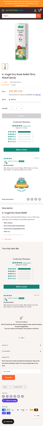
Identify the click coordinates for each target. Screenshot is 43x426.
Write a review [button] (21, 150)
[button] (12, 132)
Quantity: (5, 108)
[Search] (38, 16)
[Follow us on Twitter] (7, 396)
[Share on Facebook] (28, 199)
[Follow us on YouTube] (18, 396)
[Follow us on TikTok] (22, 396)
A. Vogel (4, 82)
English (5, 387)
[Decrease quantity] (11, 108)
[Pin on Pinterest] (32, 199)
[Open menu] (3, 10)
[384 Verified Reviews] (21, 192)
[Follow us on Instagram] (14, 396)
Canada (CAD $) (18, 387)
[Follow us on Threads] (11, 396)
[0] (39, 10)
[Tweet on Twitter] (35, 199)
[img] (8, 158)
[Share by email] (39, 199)
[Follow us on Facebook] (3, 396)
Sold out (21, 116)
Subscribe (8, 377)
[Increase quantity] (22, 108)
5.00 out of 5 (27, 126)
